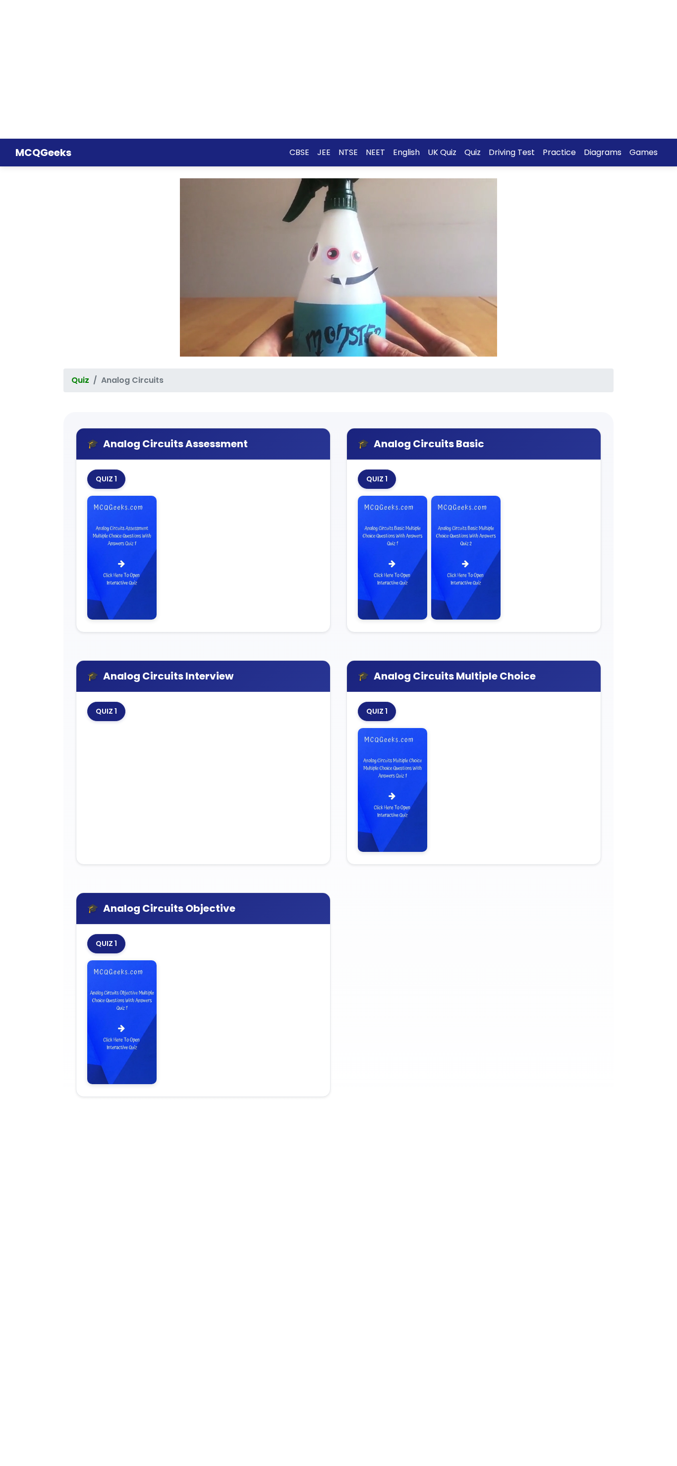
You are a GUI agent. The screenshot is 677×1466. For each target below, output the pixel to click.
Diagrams (602, 152)
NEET (375, 152)
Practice (559, 152)
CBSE (299, 152)
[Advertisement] (297, 69)
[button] (122, 559)
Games (643, 152)
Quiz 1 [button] (106, 479)
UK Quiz (442, 152)
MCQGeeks (43, 152)
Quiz (472, 152)
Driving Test (512, 152)
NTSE (348, 152)
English (406, 152)
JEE (324, 152)
